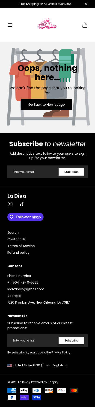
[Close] (82, 169)
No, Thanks (47, 232)
